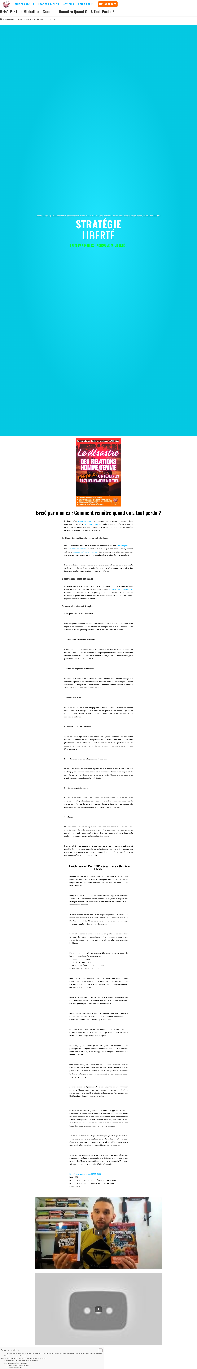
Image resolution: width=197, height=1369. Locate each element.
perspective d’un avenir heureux (85, 552)
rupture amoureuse (85, 521)
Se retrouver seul (91, 524)
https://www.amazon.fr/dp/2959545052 (85, 1174)
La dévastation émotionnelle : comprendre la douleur (22, 1361)
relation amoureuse (47, 19)
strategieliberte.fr (10, 19)
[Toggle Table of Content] (99, 1350)
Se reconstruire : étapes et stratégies (19, 1365)
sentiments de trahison (77, 549)
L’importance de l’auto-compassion (16, 1363)
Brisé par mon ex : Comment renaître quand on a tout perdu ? (24, 1358)
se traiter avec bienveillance (120, 589)
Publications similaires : (15, 1367)
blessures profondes (124, 546)
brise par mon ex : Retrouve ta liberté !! (19, 1356)
